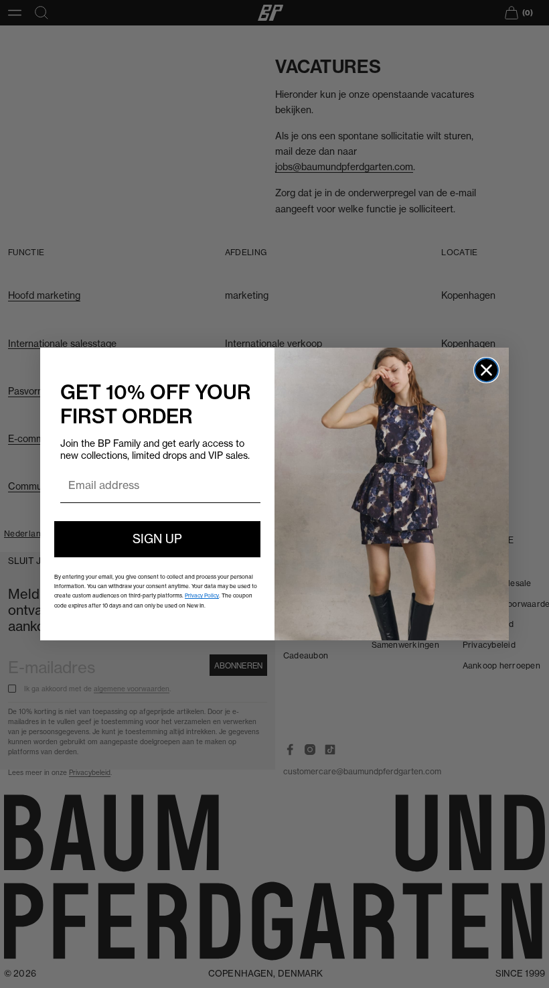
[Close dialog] (486, 370)
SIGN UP (157, 539)
